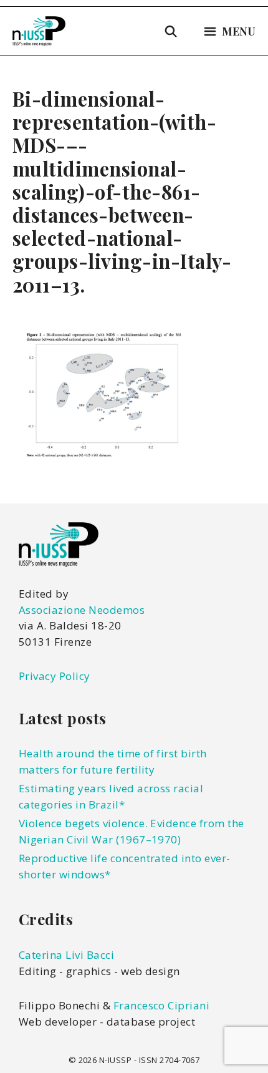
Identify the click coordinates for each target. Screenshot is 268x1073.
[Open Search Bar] (171, 31)
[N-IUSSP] (38, 31)
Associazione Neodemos (82, 610)
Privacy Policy (54, 676)
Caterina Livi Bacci (66, 955)
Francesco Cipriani (161, 1005)
